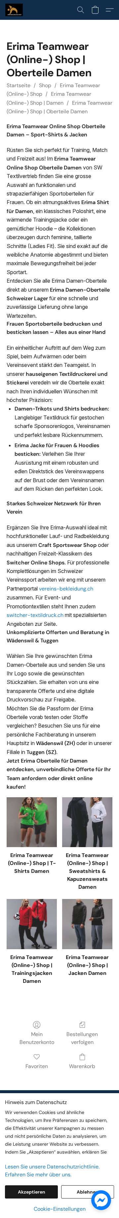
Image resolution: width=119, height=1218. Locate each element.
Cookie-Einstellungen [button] (60, 1208)
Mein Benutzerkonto (37, 1038)
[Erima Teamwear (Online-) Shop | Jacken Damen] (87, 924)
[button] (14, 10)
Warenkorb (82, 1066)
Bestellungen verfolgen (82, 1038)
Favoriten (36, 1066)
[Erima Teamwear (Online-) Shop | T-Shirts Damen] (32, 822)
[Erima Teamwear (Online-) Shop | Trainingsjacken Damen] (32, 924)
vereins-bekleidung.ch (66, 588)
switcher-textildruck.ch (35, 615)
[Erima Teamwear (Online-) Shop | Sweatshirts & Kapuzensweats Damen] (87, 822)
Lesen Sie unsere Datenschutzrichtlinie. (52, 1166)
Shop (45, 85)
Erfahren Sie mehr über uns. (38, 1174)
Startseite (18, 85)
